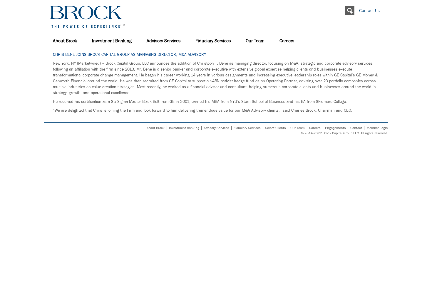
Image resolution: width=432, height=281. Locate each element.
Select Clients (275, 128)
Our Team (255, 41)
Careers (286, 41)
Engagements (335, 128)
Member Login (377, 128)
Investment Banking (112, 41)
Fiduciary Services (213, 41)
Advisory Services (163, 41)
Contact (356, 128)
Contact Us (369, 11)
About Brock (65, 41)
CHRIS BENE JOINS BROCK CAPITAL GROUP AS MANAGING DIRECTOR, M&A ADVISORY (129, 54)
